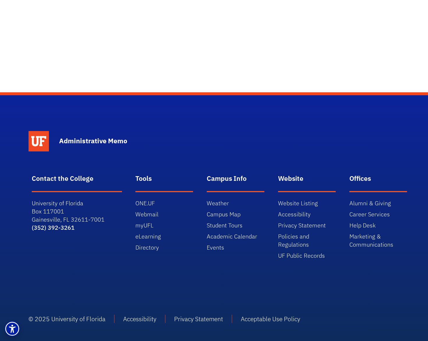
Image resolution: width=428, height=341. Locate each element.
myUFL (144, 225)
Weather (218, 203)
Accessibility (294, 214)
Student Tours (225, 225)
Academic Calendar (232, 236)
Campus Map (223, 214)
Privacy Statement (302, 225)
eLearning (148, 236)
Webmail (146, 214)
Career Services (369, 214)
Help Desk (362, 225)
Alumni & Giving (370, 203)
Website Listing (298, 203)
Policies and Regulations (293, 240)
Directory (147, 247)
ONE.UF (145, 203)
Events (215, 247)
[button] (12, 328)
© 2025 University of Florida (67, 319)
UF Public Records (301, 255)
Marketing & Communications (371, 240)
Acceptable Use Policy (270, 319)
